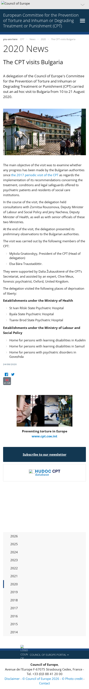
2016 (14, 616)
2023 (14, 560)
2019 (14, 592)
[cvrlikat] (13, 374)
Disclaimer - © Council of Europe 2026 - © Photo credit (44, 679)
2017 (14, 608)
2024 (14, 552)
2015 (14, 624)
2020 (14, 584)
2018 (14, 600)
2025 (14, 544)
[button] (44, 4)
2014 (14, 632)
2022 (14, 568)
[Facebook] (6, 374)
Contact (44, 683)
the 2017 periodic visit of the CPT (34, 175)
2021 (14, 576)
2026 (14, 536)
